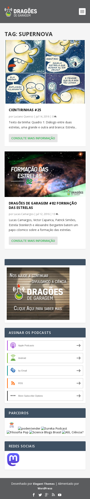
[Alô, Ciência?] (73, 432)
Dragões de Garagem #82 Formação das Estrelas (43, 205)
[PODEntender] (29, 428)
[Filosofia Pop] (17, 432)
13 (54, 214)
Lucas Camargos (23, 214)
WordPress (45, 488)
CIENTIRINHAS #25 (25, 110)
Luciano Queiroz (23, 116)
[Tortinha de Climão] (12, 428)
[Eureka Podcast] (54, 428)
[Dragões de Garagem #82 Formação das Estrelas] (45, 174)
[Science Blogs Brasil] (45, 432)
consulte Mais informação (33, 138)
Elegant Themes (44, 484)
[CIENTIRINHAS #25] (45, 72)
